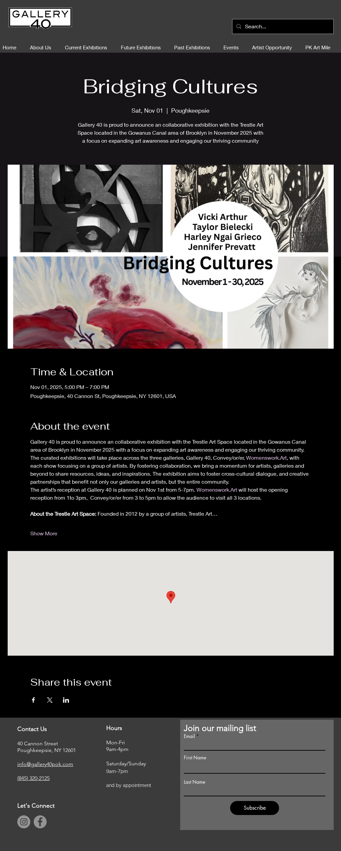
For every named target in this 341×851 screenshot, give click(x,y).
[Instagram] (23, 821)
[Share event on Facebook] (33, 700)
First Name (195, 757)
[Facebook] (40, 821)
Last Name (194, 782)
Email (189, 736)
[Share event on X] (50, 700)
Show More (43, 533)
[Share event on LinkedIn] (66, 700)
